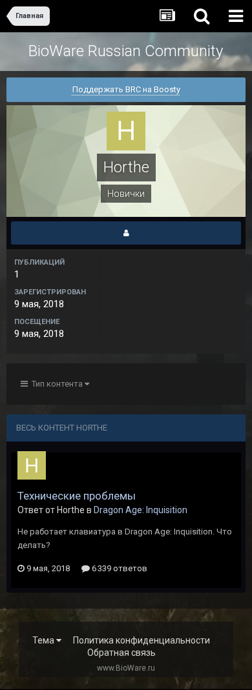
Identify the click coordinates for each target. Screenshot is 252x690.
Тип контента (56, 384)
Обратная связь (121, 652)
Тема (44, 640)
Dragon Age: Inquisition (140, 510)
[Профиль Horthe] (126, 233)
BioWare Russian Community (125, 51)
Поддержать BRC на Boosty (126, 89)
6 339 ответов (118, 568)
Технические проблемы (76, 495)
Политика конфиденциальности (141, 640)
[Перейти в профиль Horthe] (31, 465)
